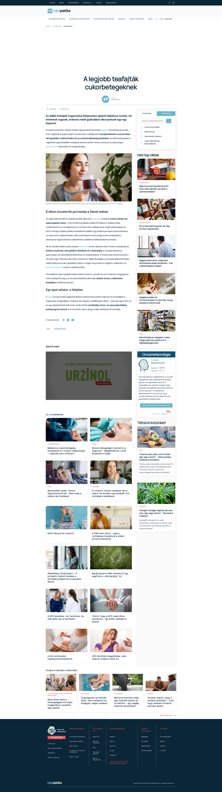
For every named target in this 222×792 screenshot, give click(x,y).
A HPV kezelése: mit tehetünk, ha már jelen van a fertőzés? (66, 617)
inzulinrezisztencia (54, 267)
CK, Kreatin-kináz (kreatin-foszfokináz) (77, 751)
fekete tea (83, 246)
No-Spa (112, 750)
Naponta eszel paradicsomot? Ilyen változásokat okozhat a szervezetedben (154, 189)
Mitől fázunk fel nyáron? (61, 533)
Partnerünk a (156, 414)
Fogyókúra (85, 693)
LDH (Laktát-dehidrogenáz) (77, 736)
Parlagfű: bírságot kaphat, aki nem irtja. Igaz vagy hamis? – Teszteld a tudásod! (156, 513)
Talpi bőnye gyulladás (96, 752)
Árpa (94, 747)
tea (48, 329)
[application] (89, 376)
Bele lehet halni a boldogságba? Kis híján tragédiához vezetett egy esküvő (60, 703)
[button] (77, 729)
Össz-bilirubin (73, 746)
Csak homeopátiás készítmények (152, 142)
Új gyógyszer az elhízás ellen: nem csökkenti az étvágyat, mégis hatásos (94, 700)
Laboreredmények (111, 3)
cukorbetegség (60, 329)
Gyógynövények (146, 746)
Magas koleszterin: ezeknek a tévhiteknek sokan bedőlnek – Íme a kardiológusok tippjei (156, 263)
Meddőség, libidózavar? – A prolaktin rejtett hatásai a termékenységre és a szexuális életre (64, 577)
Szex (49, 486)
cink (141, 334)
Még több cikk (165, 715)
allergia (122, 19)
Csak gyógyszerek (152, 127)
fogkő (94, 444)
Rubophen (113, 755)
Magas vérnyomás (137, 19)
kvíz (141, 450)
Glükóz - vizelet (74, 757)
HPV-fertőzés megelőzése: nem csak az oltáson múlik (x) (109, 657)
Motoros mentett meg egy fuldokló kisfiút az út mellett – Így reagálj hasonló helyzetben (126, 701)
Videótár (162, 741)
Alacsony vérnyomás (96, 742)
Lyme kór (151, 19)
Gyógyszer (146, 113)
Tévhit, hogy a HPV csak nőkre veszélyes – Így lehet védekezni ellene (109, 619)
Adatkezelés (51, 753)
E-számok (163, 750)
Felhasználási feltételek (55, 748)
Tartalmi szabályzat (53, 757)
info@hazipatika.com (168, 783)
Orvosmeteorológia (57, 19)
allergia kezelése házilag (104, 19)
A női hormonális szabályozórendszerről (60, 657)
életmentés (118, 693)
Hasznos (99, 3)
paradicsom (144, 182)
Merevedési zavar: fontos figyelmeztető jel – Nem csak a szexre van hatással (64, 493)
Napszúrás (96, 736)
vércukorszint (52, 146)
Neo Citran (113, 746)
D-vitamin (95, 486)
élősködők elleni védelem (79, 19)
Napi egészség (57, 26)
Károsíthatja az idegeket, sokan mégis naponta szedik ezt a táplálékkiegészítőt (154, 340)
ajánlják (104, 130)
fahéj (49, 297)
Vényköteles (150, 132)
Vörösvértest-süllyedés (76, 741)
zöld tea (96, 219)
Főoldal (48, 26)
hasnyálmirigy (145, 222)
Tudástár (162, 746)
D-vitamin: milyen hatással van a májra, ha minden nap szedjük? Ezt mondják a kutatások (111, 493)
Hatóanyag (166, 113)
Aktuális (52, 3)
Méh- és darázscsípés (97, 759)
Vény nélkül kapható (153, 136)
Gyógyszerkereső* (118, 729)
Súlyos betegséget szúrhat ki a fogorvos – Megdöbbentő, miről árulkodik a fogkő (109, 451)
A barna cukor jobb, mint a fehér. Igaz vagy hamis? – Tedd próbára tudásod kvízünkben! (155, 457)
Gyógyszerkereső (73, 3)
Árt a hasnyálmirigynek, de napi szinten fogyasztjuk (154, 227)
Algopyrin (112, 736)
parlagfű (142, 506)
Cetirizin (112, 741)
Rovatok (61, 3)
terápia (150, 693)
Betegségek (144, 736)
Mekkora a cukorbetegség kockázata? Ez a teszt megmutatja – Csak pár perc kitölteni (66, 451)
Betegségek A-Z (87, 3)
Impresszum (51, 743)
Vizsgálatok (144, 741)
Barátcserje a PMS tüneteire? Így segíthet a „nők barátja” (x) (110, 575)
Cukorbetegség (53, 444)
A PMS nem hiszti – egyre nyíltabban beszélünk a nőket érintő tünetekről (108, 536)
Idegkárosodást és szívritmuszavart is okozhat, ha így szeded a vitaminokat (156, 300)
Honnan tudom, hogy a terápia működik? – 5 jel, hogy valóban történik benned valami (161, 701)
